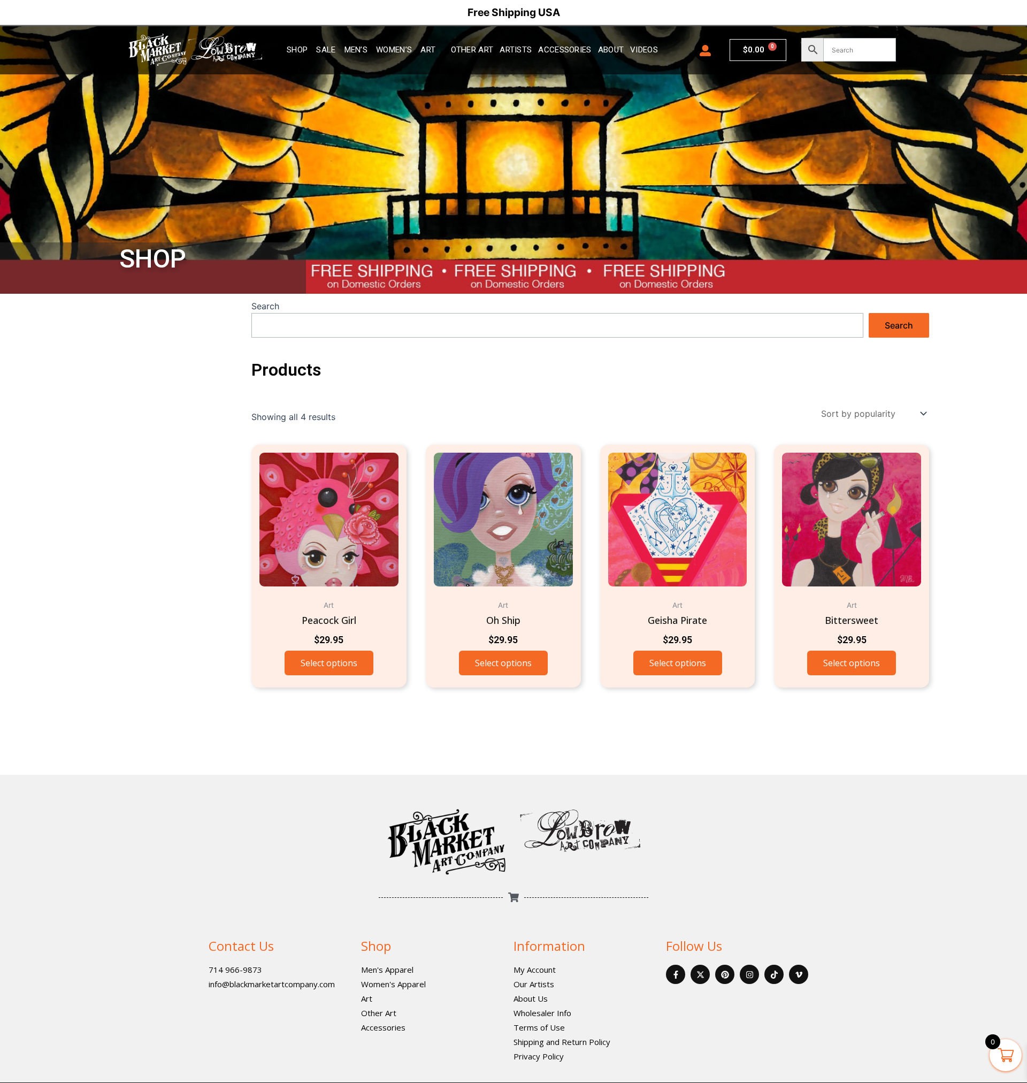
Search (265, 306)
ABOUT (611, 50)
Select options (329, 663)
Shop (376, 946)
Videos (644, 50)
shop (297, 50)
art (427, 50)
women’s (394, 50)
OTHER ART (472, 50)
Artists (516, 50)
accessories (564, 50)
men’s (356, 50)
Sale (325, 50)
